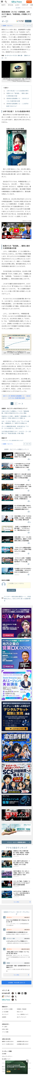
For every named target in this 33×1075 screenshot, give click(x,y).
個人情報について (6, 1059)
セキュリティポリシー (7, 1056)
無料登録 (29, 1)
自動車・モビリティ (8, 25)
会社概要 (4, 1053)
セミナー (4, 5)
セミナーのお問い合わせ (7, 1044)
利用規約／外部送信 (21, 1009)
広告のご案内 (5, 1029)
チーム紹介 (4, 1026)
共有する (29, 21)
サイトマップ (5, 1014)
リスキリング (25, 5)
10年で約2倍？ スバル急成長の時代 (18, 91)
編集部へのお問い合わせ (7, 1041)
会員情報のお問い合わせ (22, 1041)
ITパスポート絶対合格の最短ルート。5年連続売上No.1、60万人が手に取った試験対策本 (17, 598)
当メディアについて (21, 1017)
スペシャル (10, 5)
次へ (19, 404)
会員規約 (4, 1017)
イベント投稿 (5, 1032)
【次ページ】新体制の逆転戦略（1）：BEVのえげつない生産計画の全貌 (16, 397)
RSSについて (20, 1011)
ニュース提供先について (22, 1014)
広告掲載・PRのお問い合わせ (16, 982)
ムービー (17, 5)
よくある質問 (5, 1011)
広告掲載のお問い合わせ (22, 1044)
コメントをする (11, 590)
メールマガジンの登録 (7, 1009)
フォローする (28, 25)
